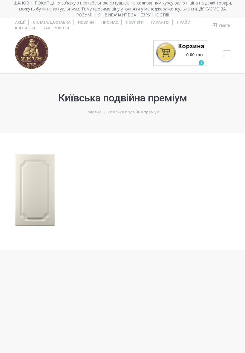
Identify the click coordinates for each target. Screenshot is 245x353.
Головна (94, 112)
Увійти (224, 25)
